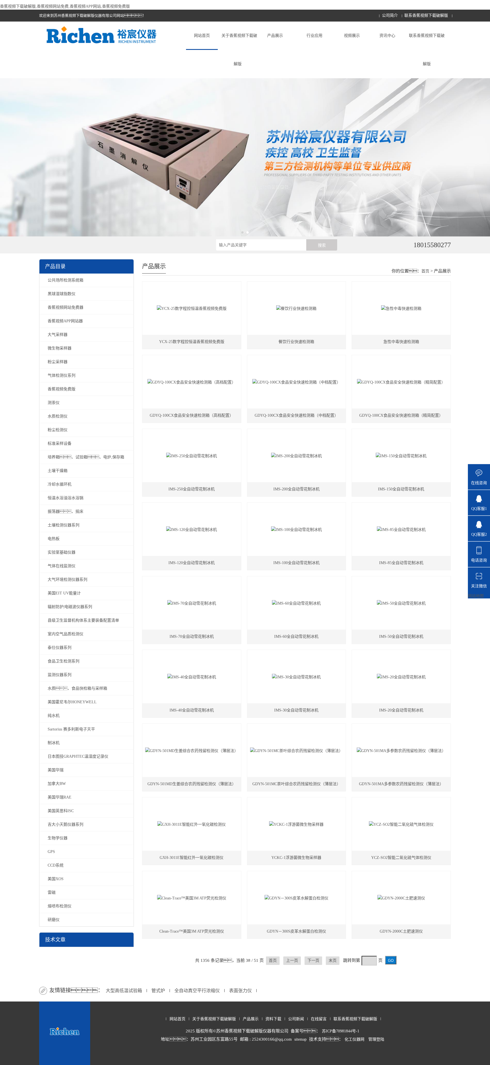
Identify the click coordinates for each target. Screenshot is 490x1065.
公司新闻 (296, 1019)
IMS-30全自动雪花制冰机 (296, 710)
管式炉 (158, 990)
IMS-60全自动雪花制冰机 (296, 636)
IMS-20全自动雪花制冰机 (401, 710)
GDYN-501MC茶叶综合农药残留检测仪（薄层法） (296, 784)
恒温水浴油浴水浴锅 (65, 498)
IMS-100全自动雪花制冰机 (296, 563)
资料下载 (273, 1019)
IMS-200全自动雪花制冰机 (296, 489)
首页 (425, 271)
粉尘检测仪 (57, 430)
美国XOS (56, 879)
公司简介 (390, 15)
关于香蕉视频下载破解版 (239, 49)
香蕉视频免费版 (61, 389)
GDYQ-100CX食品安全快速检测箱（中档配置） (296, 415)
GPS (51, 852)
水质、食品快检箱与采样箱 (77, 688)
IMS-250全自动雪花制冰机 (191, 489)
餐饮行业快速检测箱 (296, 342)
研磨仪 (54, 920)
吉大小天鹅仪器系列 (65, 824)
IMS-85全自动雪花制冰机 (401, 563)
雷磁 (52, 892)
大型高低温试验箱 (124, 990)
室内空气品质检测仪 (65, 634)
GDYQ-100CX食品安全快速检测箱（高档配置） (191, 415)
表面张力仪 (240, 990)
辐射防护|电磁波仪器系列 (70, 607)
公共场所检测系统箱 (65, 280)
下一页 (313, 960)
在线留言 (319, 1019)
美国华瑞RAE (59, 797)
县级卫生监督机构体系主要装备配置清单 (83, 620)
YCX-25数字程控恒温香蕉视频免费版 (191, 342)
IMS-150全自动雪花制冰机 (401, 489)
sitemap (300, 1039)
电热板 (54, 539)
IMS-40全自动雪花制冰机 (192, 710)
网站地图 (476, 596)
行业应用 (314, 35)
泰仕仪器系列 (59, 647)
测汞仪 (54, 403)
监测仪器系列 (59, 675)
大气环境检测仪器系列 (67, 579)
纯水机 (54, 715)
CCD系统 (56, 865)
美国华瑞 (56, 770)
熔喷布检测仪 (59, 906)
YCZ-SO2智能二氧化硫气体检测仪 (401, 858)
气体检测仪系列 (61, 375)
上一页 (292, 960)
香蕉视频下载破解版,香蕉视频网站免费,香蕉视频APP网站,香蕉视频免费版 (65, 6)
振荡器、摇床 (65, 511)
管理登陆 (376, 1039)
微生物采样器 (59, 348)
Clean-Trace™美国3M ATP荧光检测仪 (191, 931)
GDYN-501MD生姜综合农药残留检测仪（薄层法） (191, 784)
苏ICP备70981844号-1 (340, 1031)
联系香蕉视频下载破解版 (426, 15)
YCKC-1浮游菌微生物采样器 (296, 858)
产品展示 (275, 35)
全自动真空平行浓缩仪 (197, 990)
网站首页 (202, 35)
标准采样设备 (59, 443)
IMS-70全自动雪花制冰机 (192, 636)
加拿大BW (57, 784)
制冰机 (54, 743)
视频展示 (352, 35)
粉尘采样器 (57, 362)
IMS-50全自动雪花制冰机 (401, 636)
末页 (333, 960)
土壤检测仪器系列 (63, 525)
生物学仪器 (57, 838)
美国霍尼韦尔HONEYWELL (72, 702)
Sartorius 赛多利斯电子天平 (71, 729)
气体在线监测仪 (61, 566)
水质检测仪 (57, 416)
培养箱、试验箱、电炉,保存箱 (86, 457)
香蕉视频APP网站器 (65, 321)
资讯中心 (387, 35)
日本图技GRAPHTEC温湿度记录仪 (78, 756)
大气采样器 (57, 335)
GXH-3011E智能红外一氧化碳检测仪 (191, 858)
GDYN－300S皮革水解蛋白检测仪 (296, 931)
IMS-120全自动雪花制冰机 (191, 563)
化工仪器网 (354, 1039)
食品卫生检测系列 (63, 661)
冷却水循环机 (59, 484)
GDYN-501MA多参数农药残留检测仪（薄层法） (401, 784)
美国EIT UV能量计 (64, 593)
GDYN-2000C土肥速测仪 (401, 931)
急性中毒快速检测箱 (401, 342)
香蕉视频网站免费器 (65, 307)
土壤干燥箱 (57, 471)
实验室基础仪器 (61, 552)
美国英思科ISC (61, 811)
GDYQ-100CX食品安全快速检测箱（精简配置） (401, 415)
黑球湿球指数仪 (61, 294)
